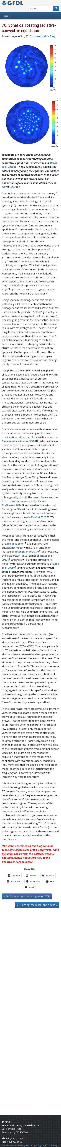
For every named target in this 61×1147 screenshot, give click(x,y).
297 (13, 187)
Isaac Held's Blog (45, 36)
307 (5, 187)
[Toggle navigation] (6, 15)
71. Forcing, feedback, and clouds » (37, 905)
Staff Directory (50, 1145)
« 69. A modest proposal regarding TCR (27, 896)
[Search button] (56, 8)
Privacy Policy (25, 1145)
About (13, 1145)
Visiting (37, 1145)
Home (5, 1145)
